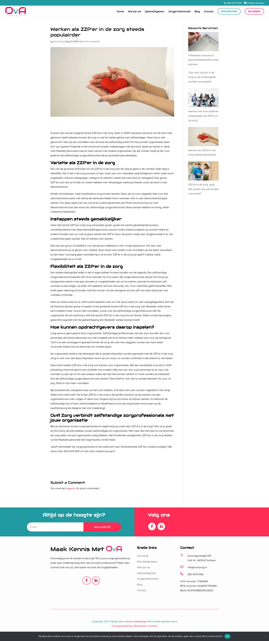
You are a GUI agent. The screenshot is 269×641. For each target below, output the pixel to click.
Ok (227, 636)
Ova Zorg (142, 555)
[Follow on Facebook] (152, 526)
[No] (265, 636)
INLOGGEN (254, 11)
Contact (209, 11)
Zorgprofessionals (179, 11)
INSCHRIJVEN (229, 11)
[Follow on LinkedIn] (161, 526)
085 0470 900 (233, 3)
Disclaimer (140, 625)
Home (120, 11)
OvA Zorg (59, 41)
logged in (70, 488)
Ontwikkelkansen (147, 561)
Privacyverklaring (122, 625)
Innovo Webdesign (136, 621)
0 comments (93, 41)
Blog (197, 11)
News (82, 41)
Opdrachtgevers (154, 11)
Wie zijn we (134, 11)
